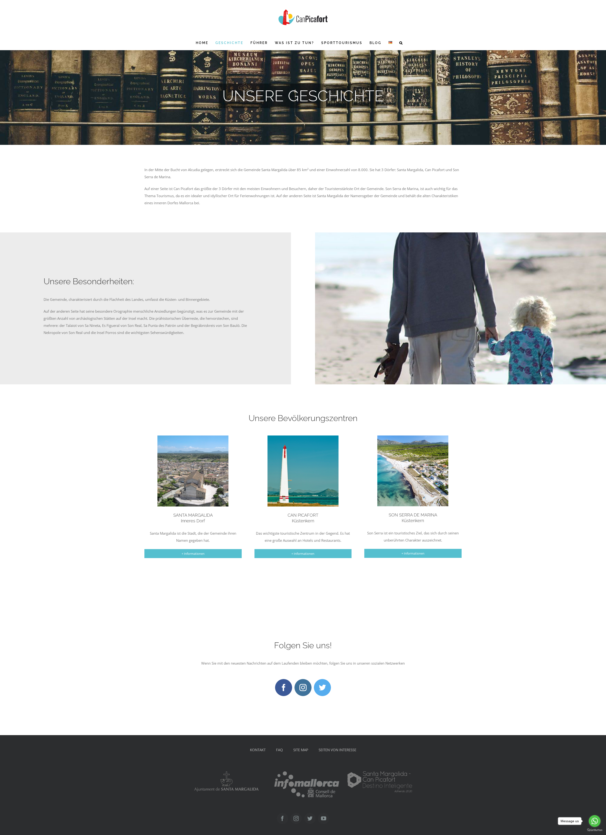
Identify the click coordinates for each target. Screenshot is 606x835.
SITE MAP (300, 749)
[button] (401, 43)
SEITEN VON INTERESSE (337, 749)
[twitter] (322, 687)
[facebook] (283, 687)
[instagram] (303, 687)
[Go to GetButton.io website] (594, 830)
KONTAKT (258, 749)
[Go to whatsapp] (595, 821)
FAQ (279, 749)
